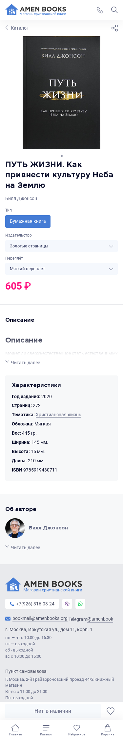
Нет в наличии (52, 711)
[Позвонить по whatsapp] (80, 604)
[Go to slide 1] (62, 156)
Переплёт (14, 258)
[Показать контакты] (100, 10)
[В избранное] (110, 711)
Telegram (91, 619)
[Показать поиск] (114, 10)
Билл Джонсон (21, 198)
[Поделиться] (114, 28)
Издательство (18, 235)
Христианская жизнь (58, 414)
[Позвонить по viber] (67, 604)
